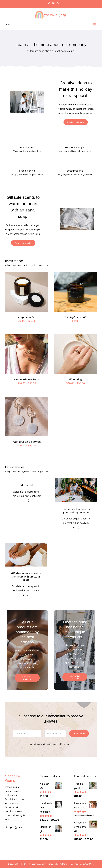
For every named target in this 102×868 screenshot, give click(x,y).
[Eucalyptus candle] (75, 274)
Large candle (26, 317)
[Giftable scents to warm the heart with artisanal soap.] (26, 554)
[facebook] (6, 828)
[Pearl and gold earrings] (26, 398)
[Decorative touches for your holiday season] (76, 490)
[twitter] (11, 828)
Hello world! (26, 485)
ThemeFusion (50, 864)
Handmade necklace (26, 379)
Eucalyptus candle (75, 317)
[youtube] (20, 828)
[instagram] (16, 828)
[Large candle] (26, 274)
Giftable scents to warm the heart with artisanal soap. (26, 576)
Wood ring (75, 379)
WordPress (89, 864)
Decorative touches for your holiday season (75, 511)
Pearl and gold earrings (26, 441)
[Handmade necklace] (26, 336)
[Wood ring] (75, 336)
